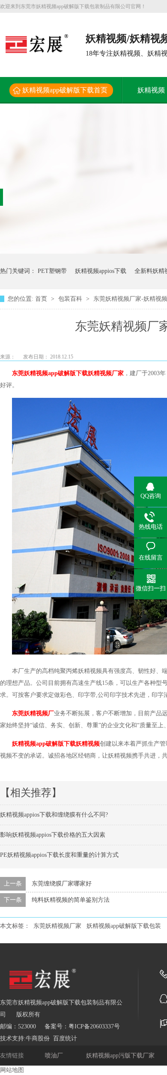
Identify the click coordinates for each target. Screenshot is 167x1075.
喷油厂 (55, 1055)
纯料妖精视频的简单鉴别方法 (71, 900)
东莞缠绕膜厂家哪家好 (62, 883)
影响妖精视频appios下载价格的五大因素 (52, 835)
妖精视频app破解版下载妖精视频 (56, 743)
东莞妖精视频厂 (33, 713)
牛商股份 (38, 1038)
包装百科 (71, 299)
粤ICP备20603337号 (94, 1026)
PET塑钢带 (52, 271)
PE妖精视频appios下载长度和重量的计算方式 (59, 855)
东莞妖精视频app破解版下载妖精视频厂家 (68, 373)
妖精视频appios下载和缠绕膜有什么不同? (54, 814)
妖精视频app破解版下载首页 (64, 90)
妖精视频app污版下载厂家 (121, 1055)
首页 (42, 299)
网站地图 (12, 1070)
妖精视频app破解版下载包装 (123, 926)
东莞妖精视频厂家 (57, 926)
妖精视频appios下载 (100, 271)
